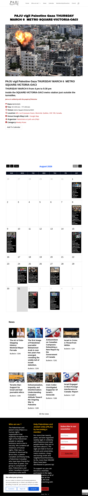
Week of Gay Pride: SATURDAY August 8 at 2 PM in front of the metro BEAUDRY (76, 219)
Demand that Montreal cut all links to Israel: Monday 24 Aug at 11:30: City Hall (22, 279)
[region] (22, 483)
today (16, 166)
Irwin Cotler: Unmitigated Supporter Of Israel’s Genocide (52, 390)
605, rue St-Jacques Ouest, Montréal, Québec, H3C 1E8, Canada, (39, 113)
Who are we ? (35, 3)
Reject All (22, 489)
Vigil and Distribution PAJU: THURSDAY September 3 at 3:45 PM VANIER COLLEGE (55, 304)
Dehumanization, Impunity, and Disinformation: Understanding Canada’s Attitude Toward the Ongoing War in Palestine (35, 395)
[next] (11, 166)
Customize (11, 489)
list (80, 166)
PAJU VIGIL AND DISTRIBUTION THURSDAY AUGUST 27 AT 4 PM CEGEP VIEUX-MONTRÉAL (56, 280)
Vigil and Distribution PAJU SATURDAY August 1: (75, 194)
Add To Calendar (13, 127)
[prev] (8, 166)
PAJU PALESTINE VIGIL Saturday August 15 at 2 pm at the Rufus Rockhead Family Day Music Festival (76, 247)
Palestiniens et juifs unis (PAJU (28, 119)
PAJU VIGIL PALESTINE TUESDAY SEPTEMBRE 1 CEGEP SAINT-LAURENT (32, 303)
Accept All (33, 489)
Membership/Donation (63, 3)
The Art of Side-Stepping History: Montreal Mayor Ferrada (17, 345)
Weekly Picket (21, 122)
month (75, 166)
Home (27, 3)
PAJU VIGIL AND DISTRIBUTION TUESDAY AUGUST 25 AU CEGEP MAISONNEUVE (33, 278)
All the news (44, 414)
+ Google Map (34, 116)
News (44, 3)
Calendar (51, 3)
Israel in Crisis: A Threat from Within (71, 342)
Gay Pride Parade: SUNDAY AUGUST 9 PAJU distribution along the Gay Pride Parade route (11, 246)
